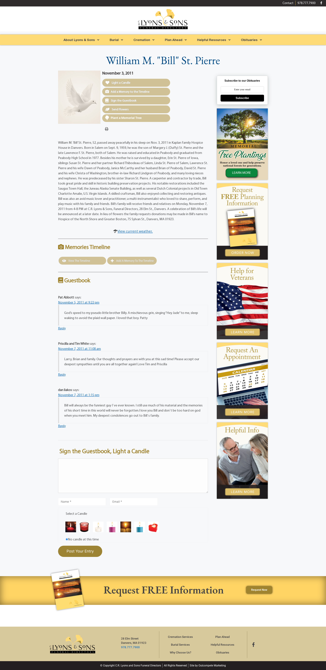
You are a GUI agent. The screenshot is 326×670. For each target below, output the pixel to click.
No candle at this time (83, 539)
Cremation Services (180, 637)
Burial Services (180, 644)
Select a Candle (76, 513)
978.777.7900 (130, 647)
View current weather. (135, 231)
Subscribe (242, 98)
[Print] (106, 128)
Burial (114, 40)
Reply (62, 328)
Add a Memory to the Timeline (130, 92)
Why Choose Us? (180, 652)
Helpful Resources (211, 40)
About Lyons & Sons (79, 40)
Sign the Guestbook (123, 100)
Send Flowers (120, 109)
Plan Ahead (173, 40)
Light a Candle (120, 83)
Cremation (141, 40)
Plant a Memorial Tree (126, 118)
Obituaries (222, 652)
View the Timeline (79, 260)
